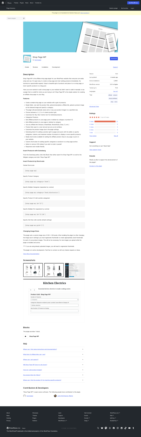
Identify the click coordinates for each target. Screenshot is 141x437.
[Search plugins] (23, 18)
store (116, 101)
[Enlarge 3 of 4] (82, 265)
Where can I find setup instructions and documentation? (40, 349)
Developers (61, 418)
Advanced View (94, 106)
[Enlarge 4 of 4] (82, 281)
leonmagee (38, 60)
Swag (86, 420)
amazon (115, 95)
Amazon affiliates (113, 98)
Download (114, 58)
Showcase (35, 413)
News (8, 415)
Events (86, 415)
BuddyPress (114, 420)
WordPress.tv (62, 420)
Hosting (9, 418)
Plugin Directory (11, 8)
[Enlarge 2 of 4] (61, 265)
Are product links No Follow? (31, 375)
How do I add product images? (32, 370)
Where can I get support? (30, 359)
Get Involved (87, 413)
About (8, 413)
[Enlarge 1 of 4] (40, 265)
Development (56, 67)
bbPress (113, 418)
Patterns (34, 420)
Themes (34, 415)
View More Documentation (31, 254)
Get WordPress (133, 3)
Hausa (23, 428)
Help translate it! (84, 13)
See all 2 (115, 91)
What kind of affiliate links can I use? (34, 354)
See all (116, 136)
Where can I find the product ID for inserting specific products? (42, 380)
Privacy (9, 420)
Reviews (35, 67)
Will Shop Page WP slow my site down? (35, 364)
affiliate (110, 95)
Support (115, 67)
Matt (112, 415)
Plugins (34, 418)
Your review (92, 136)
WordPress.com (115, 413)
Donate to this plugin (95, 166)
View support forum (95, 150)
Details (27, 67)
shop (112, 101)
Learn (59, 413)
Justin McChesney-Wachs (65, 396)
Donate (87, 418)
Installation (45, 67)
